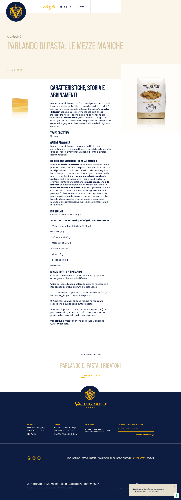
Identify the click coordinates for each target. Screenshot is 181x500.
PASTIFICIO (76, 458)
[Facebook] (70, 7)
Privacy (147, 434)
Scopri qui (56, 320)
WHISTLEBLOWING (34, 484)
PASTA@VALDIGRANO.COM (65, 434)
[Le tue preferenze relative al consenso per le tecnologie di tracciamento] (176, 495)
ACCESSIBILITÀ (75, 484)
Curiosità (14, 37)
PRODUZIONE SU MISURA (106, 458)
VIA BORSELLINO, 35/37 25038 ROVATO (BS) (37, 429)
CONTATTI (150, 458)
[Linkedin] (61, 7)
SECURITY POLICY (91, 484)
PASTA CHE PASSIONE (123, 458)
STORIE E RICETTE (139, 458)
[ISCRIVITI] (151, 428)
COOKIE (64, 484)
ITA (77, 7)
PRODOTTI (92, 458)
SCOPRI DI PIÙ (153, 491)
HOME (69, 458)
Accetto (142, 434)
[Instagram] (65, 7)
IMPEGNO (85, 458)
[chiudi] (174, 486)
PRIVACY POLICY (51, 484)
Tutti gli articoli (90, 375)
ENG (82, 7)
